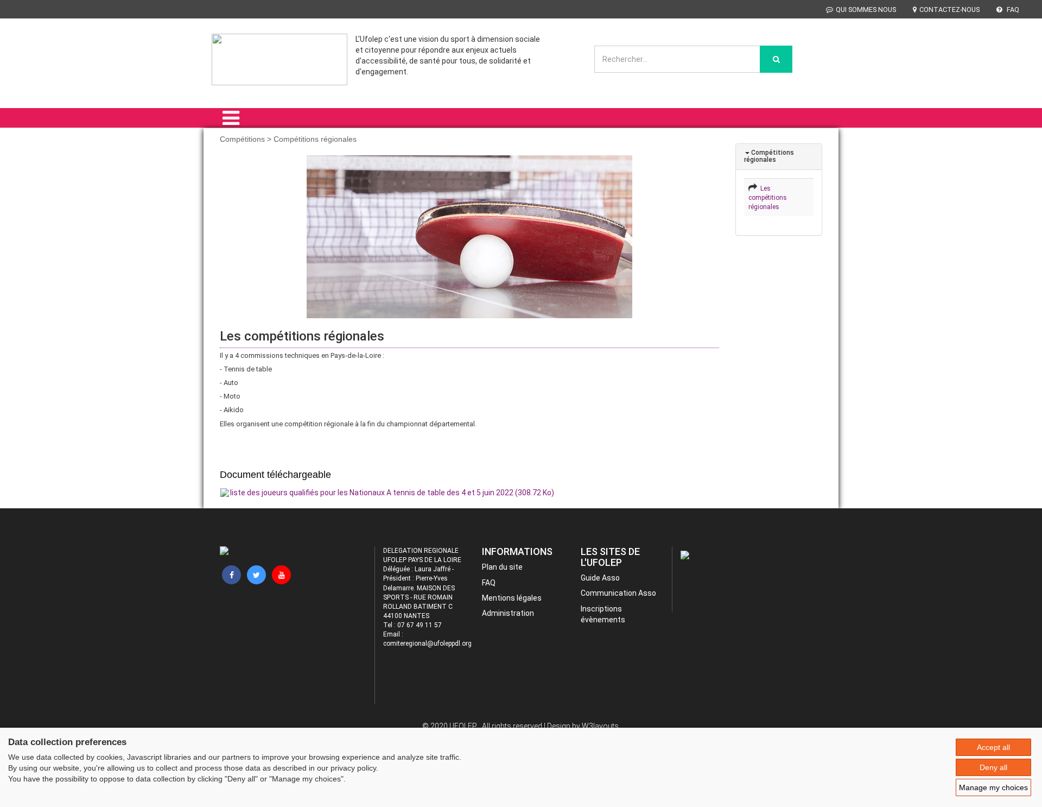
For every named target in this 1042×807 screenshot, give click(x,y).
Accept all (993, 747)
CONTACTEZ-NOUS (949, 9)
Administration (508, 613)
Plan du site (502, 567)
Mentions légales (512, 598)
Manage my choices (993, 787)
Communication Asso (618, 593)
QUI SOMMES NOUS (866, 9)
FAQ (1012, 9)
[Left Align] (776, 59)
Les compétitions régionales (767, 198)
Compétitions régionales (769, 156)
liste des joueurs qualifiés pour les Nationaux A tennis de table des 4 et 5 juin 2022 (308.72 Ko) (392, 492)
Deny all (993, 767)
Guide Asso (600, 577)
